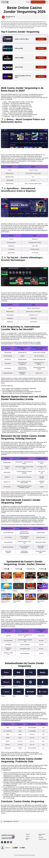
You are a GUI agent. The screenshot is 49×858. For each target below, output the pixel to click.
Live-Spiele (17, 568)
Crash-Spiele (29, 568)
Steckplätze (41, 568)
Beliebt (5, 568)
